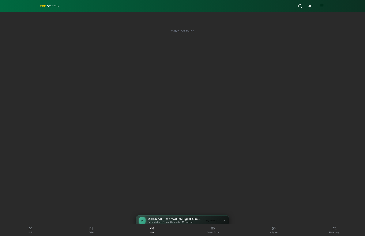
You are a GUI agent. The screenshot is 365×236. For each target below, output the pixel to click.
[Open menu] (322, 6)
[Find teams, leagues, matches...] (300, 6)
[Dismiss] (224, 220)
